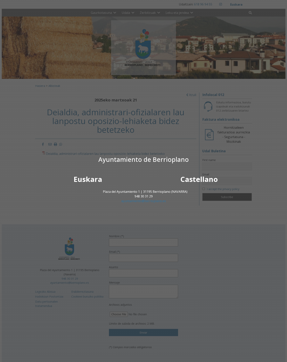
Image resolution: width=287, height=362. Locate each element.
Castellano (199, 179)
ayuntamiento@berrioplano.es (143, 201)
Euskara (88, 179)
